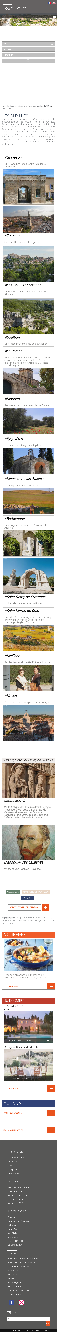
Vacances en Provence (19, 1195)
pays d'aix (28, 898)
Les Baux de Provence (24, 285)
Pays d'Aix (12, 1229)
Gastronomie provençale (19, 1266)
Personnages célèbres (24, 862)
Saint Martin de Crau (23, 611)
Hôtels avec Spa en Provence (22, 1262)
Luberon (12, 1225)
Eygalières (15, 439)
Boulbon (13, 337)
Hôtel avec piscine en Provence (23, 1258)
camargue (13, 892)
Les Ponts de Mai (16, 1199)
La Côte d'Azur (15, 1245)
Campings (12, 1169)
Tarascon (14, 236)
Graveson (14, 157)
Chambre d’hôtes (16, 1158)
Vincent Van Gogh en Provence (23, 868)
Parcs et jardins (15, 1282)
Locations (12, 1162)
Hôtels (11, 1165)
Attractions (13, 1270)
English (54, 3)
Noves (12, 696)
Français (49, 3)
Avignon (11, 1217)
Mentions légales (32, 1330)
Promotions (13, 1173)
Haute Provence (15, 1241)
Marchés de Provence (18, 1187)
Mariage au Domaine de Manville (21, 1047)
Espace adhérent (15, 1330)
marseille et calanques (36, 892)
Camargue (13, 1237)
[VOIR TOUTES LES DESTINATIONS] (28, 909)
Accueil (5, 106)
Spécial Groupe (15, 1191)
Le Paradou (15, 351)
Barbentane (16, 519)
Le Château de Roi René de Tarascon (26, 816)
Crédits (46, 1330)
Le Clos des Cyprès (14, 1006)
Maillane (13, 656)
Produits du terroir (16, 1286)
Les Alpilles (13, 1233)
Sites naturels (14, 1294)
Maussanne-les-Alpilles (25, 479)
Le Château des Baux (31, 814)
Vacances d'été (15, 1203)
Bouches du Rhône (44, 106)
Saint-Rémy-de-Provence (26, 597)
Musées (11, 1278)
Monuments (15, 800)
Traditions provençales (18, 1290)
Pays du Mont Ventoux (18, 1221)
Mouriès (13, 399)
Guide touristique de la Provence (22, 106)
